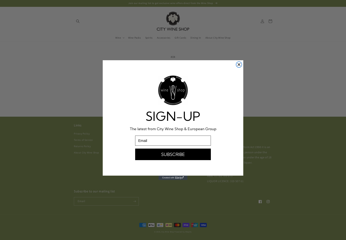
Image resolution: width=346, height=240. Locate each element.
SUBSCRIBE (173, 154)
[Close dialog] (239, 64)
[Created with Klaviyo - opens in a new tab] (173, 178)
